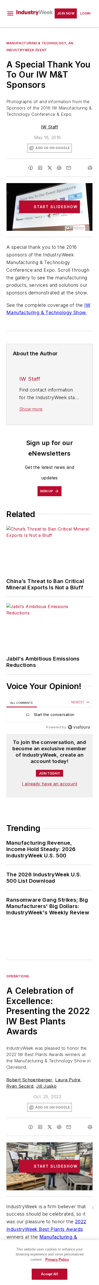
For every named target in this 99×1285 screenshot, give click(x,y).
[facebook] (30, 167)
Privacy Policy (57, 1260)
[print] (90, 167)
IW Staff (49, 127)
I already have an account (49, 783)
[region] (49, 716)
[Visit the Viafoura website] (79, 727)
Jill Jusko (46, 1086)
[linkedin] (40, 167)
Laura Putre (67, 1079)
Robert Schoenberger (29, 1079)
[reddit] (59, 167)
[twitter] (49, 167)
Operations (17, 976)
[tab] (21, 702)
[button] (10, 13)
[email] (68, 167)
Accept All (49, 1274)
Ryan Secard (19, 1086)
